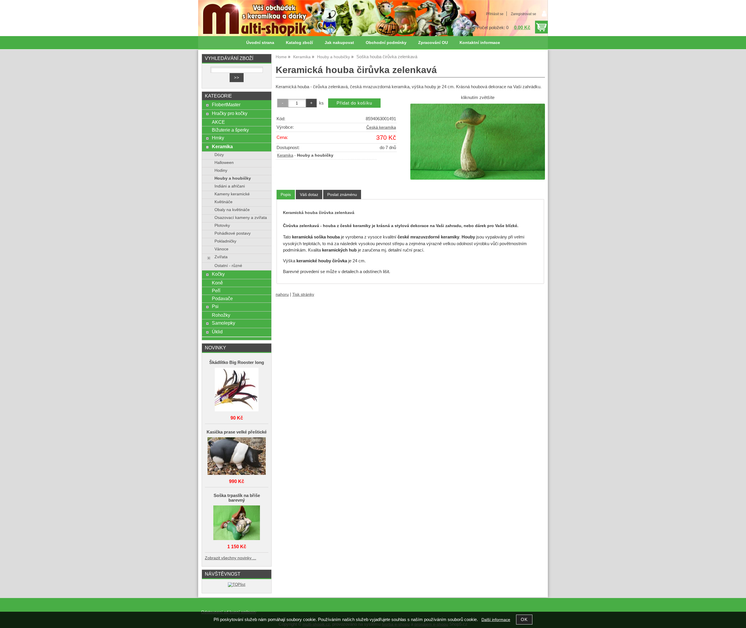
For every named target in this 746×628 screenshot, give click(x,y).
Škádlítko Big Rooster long (236, 362)
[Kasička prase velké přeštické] (236, 456)
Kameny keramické (232, 194)
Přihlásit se (495, 14)
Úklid (217, 331)
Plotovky (222, 225)
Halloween (224, 162)
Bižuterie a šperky (230, 129)
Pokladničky (225, 241)
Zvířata (221, 257)
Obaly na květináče (232, 210)
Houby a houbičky (232, 178)
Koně (217, 282)
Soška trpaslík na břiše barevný (237, 498)
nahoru (282, 294)
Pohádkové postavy (232, 233)
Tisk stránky (303, 294)
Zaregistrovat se (523, 14)
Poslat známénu (342, 194)
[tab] (286, 194)
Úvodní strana (260, 42)
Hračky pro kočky (229, 113)
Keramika (285, 155)
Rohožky (221, 315)
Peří (216, 290)
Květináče (223, 202)
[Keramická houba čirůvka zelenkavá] (477, 141)
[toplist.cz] (236, 584)
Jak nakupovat (339, 42)
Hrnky (218, 137)
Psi (215, 306)
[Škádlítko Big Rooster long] (236, 390)
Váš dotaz (309, 194)
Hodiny (220, 170)
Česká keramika (381, 127)
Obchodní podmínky (386, 42)
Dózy (219, 155)
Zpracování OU (433, 42)
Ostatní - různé (228, 265)
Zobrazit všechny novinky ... (230, 558)
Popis (286, 194)
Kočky (218, 274)
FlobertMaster (226, 104)
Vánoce (221, 249)
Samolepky (223, 323)
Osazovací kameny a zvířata (240, 217)
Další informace (495, 620)
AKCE (218, 122)
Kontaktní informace (480, 42)
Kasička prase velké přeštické (237, 432)
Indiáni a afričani (229, 186)
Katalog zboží (299, 42)
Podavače (222, 298)
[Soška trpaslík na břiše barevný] (236, 523)
